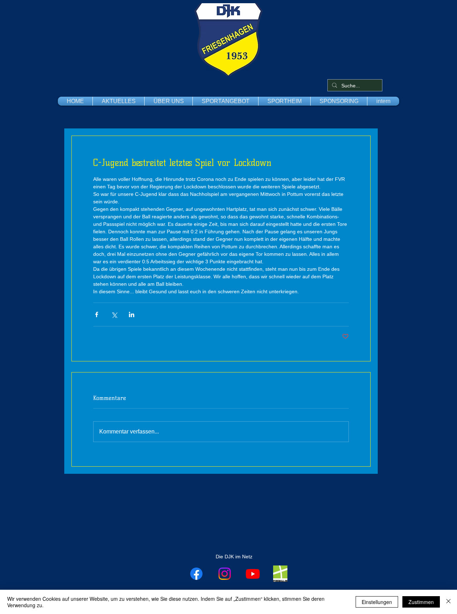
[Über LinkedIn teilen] (131, 314)
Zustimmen (421, 601)
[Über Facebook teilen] (96, 314)
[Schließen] (448, 601)
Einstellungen (377, 601)
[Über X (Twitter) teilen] (114, 314)
